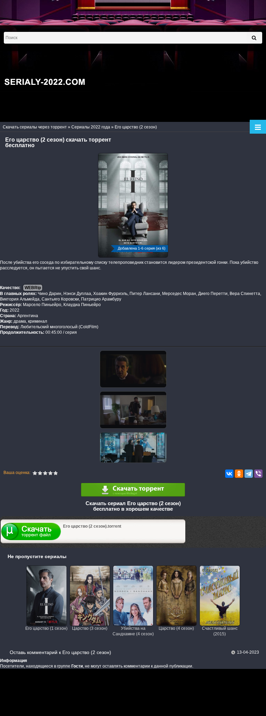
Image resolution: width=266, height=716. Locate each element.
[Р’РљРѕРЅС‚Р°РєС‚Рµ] (229, 473)
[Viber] (258, 473)
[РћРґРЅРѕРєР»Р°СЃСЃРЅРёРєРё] (239, 473)
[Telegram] (249, 473)
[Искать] (254, 38)
